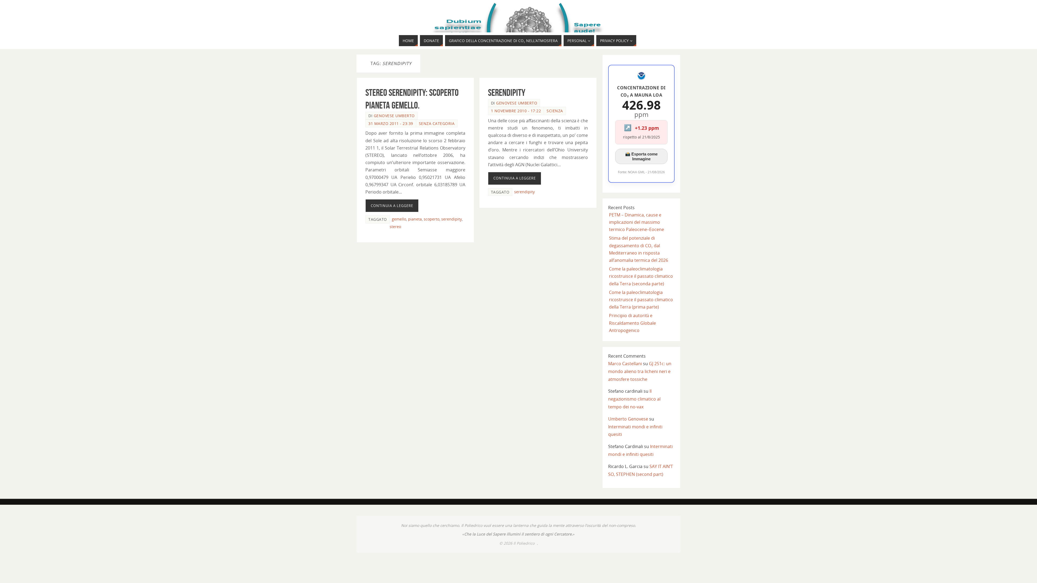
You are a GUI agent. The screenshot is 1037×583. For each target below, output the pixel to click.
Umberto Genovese (628, 419)
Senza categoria (437, 123)
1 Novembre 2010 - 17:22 (516, 110)
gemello (399, 219)
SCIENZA (555, 110)
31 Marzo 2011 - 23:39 (390, 123)
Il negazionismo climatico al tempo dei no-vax (634, 399)
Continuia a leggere (392, 205)
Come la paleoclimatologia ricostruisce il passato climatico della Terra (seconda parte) (641, 276)
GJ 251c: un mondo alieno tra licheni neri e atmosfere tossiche (639, 371)
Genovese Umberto (394, 115)
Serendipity (506, 92)
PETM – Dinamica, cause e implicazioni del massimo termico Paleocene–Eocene (636, 222)
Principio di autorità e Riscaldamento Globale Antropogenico (632, 323)
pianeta (415, 219)
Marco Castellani (625, 364)
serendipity (451, 219)
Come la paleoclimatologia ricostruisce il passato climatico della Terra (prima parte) (641, 299)
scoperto (431, 219)
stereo (395, 226)
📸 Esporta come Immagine (641, 156)
